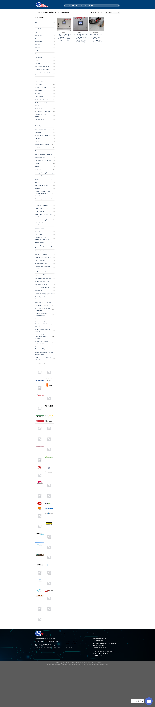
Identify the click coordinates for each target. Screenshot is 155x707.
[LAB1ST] (39, 496)
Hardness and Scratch (42, 66)
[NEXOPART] (39, 544)
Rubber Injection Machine (42, 272)
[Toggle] (53, 145)
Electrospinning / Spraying (43, 302)
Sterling (37, 45)
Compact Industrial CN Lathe (43, 154)
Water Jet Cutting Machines (43, 220)
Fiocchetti (38, 26)
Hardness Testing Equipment (44, 294)
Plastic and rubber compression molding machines (41, 336)
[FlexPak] (49, 439)
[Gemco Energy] (49, 449)
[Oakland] (39, 554)
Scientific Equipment (41, 87)
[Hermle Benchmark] (39, 475)
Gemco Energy (39, 35)
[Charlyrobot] (49, 416)
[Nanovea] (39, 534)
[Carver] (49, 405)
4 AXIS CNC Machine (41, 205)
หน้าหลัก (37, 12)
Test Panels (38, 90)
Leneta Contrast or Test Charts (42, 74)
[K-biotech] (49, 485)
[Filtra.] (49, 429)
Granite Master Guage (42, 287)
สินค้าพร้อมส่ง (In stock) (42, 145)
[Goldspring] (49, 457)
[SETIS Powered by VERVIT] (49, 583)
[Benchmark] (49, 398)
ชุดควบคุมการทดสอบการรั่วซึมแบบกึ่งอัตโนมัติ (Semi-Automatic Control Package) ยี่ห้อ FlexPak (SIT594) (64, 37)
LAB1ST (37, 142)
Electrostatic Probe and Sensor (42, 268)
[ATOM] (49, 385)
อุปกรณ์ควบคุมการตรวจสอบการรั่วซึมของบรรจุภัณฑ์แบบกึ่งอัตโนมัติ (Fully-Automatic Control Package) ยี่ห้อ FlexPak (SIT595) (80, 38)
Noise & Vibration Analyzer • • (44, 257)
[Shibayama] (39, 590)
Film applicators (39, 120)
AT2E (36, 38)
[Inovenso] (49, 472)
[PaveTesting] (49, 573)
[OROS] (49, 565)
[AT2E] (39, 388)
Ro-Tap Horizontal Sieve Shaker (42, 104)
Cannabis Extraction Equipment (41, 116)
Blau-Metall (38, 188)
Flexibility (37, 63)
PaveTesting (38, 41)
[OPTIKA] (39, 565)
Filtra (36, 60)
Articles (92, 3)
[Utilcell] (39, 609)
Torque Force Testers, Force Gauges (42, 343)
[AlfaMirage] (39, 380)
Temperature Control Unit (43, 281)
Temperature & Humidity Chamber (42, 330)
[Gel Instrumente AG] (39, 446)
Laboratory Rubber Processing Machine (41, 315)
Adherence (38, 57)
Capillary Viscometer (41, 254)
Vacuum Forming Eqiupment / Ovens (44, 216)
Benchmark (38, 84)
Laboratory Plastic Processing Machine (44, 224)
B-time (37, 151)
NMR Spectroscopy (41, 264)
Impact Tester (39, 243)
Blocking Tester (39, 228)
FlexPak (37, 123)
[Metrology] (39, 526)
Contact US (115, 3)
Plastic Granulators (40, 260)
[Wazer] (49, 609)
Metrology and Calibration (43, 135)
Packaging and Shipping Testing (42, 298)
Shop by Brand (84, 3)
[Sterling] (39, 595)
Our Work (108, 3)
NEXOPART (38, 94)
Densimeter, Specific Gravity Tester (43, 247)
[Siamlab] (49, 590)
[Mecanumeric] (49, 513)
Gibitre (37, 163)
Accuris (37, 32)
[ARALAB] (49, 380)
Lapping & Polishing (41, 275)
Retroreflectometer (41, 284)
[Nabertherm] (49, 523)
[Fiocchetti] (39, 439)
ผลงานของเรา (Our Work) (42, 185)
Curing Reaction (40, 157)
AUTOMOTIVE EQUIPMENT (43, 111)
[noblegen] (49, 547)
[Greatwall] (39, 467)
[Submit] (118, 5)
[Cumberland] (39, 421)
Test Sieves (38, 108)
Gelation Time (39, 319)
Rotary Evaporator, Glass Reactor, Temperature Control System (42, 194)
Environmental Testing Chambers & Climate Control (41, 324)
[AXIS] (39, 395)
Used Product (39, 176)
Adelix (37, 23)
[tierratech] (49, 598)
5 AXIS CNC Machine (41, 208)
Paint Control (39, 81)
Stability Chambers (40, 251)
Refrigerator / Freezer (42, 305)
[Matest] (39, 516)
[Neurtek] (49, 537)
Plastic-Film (38, 234)
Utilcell (37, 179)
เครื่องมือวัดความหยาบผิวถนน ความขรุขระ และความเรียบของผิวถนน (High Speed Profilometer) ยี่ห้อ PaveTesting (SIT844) (96, 38)
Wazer (37, 182)
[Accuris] (39, 372)
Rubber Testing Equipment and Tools (43, 358)
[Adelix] (49, 372)
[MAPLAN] (39, 508)
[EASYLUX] (49, 421)
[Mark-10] (49, 508)
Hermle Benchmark (41, 29)
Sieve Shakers (39, 97)
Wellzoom (38, 51)
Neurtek (37, 78)
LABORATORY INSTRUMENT (43, 160)
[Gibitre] (39, 460)
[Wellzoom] (39, 619)
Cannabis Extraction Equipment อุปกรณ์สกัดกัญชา (43, 239)
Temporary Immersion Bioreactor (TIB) (41, 348)
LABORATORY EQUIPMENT (43, 129)
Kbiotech (38, 167)
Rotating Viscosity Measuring (44, 173)
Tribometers (38, 291)
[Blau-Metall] (39, 408)
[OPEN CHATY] (149, 701)
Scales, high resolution (42, 199)
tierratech (38, 138)
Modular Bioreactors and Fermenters (42, 309)
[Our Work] (39, 573)
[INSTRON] (39, 482)
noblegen (38, 170)
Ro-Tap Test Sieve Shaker (43, 100)
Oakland (37, 231)
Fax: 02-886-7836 (98, 640)
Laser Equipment (40, 211)
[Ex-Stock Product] (39, 429)
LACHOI (37, 148)
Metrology (38, 132)
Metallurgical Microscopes (43, 278)
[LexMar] (49, 503)
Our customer (100, 3)
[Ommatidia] (49, 557)
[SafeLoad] (39, 580)
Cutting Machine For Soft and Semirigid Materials (44, 353)
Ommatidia (38, 54)
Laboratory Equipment (42, 70)
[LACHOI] (49, 496)
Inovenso (37, 48)
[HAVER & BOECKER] (49, 467)
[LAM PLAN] (39, 503)
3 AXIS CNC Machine (41, 202)
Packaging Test (39, 126)
